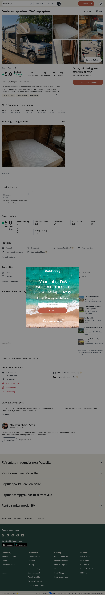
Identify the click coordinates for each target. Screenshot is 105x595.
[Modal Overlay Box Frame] (52, 297)
